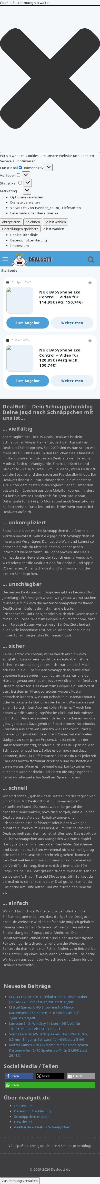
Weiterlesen (72, 323)
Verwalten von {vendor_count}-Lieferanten (45, 207)
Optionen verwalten (26, 197)
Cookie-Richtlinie (24, 234)
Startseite (9, 270)
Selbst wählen (55, 222)
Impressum (19, 245)
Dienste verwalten (25, 202)
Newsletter (23, 1121)
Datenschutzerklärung (28, 240)
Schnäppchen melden (31, 1116)
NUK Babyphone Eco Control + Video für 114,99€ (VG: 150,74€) (61, 297)
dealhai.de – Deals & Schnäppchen (42, 1127)
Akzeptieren (11, 222)
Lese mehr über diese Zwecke (34, 213)
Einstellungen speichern (20, 228)
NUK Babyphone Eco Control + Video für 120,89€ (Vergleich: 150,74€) (60, 357)
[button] (50, 79)
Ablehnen (32, 222)
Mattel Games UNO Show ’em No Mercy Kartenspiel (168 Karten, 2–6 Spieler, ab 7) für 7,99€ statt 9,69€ (45, 1012)
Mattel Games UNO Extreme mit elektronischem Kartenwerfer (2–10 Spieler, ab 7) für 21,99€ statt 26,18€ (48, 1050)
